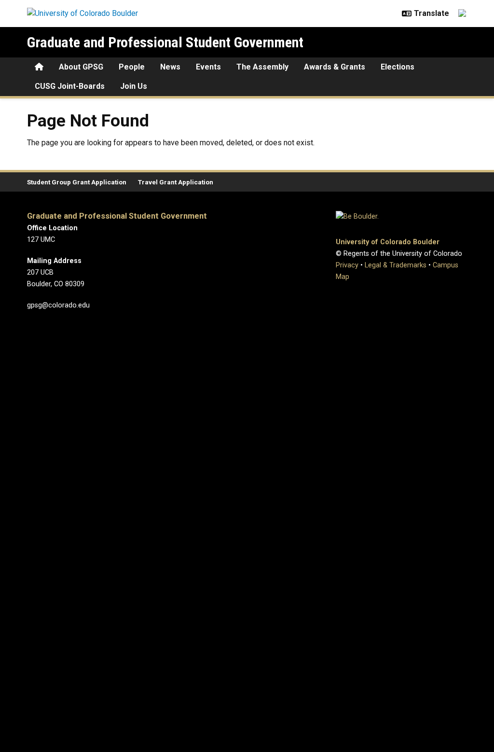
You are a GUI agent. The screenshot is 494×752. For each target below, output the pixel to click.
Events (208, 66)
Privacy (347, 265)
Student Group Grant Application (76, 182)
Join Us (133, 86)
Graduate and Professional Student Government (165, 42)
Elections (397, 66)
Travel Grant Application (175, 182)
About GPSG (81, 66)
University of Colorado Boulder (387, 242)
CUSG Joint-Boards (70, 86)
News (170, 66)
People (132, 66)
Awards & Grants (334, 66)
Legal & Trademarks (395, 265)
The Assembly (262, 66)
